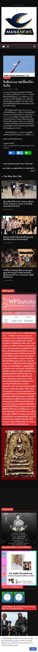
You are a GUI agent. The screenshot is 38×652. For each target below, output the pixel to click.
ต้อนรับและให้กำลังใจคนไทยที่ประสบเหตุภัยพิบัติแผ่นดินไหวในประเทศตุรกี (18, 238)
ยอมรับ (33, 649)
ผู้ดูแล (16, 89)
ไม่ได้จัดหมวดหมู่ (7, 77)
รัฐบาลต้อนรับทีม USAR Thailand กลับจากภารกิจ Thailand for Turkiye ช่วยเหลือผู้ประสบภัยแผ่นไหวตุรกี (18, 203)
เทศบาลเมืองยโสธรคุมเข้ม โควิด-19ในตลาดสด (18, 164)
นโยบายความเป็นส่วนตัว (11, 643)
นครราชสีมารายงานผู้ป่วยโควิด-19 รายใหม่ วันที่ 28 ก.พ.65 (18, 169)
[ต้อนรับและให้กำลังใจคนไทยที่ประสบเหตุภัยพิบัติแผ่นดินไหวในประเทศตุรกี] (19, 217)
